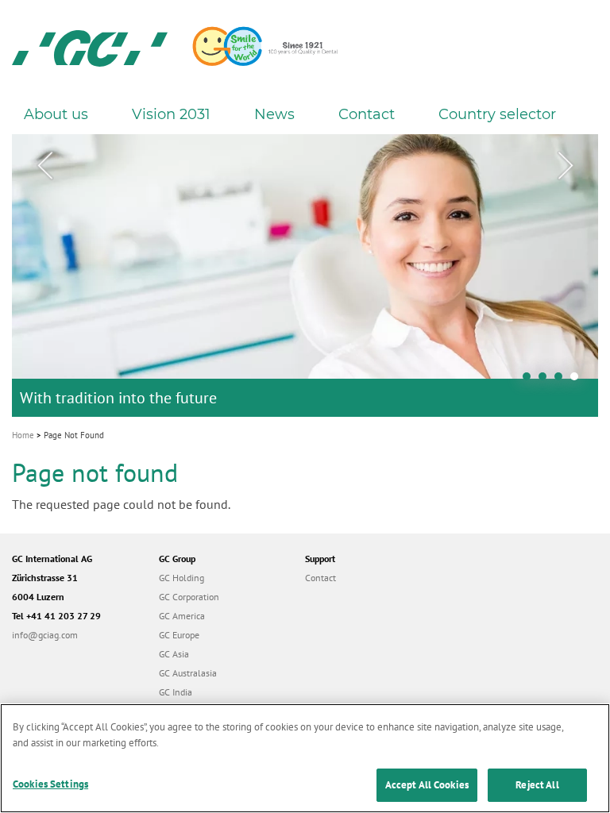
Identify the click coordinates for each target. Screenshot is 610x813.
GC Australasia (188, 673)
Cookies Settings (50, 784)
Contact (366, 114)
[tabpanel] (305, 275)
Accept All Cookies (427, 785)
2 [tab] (546, 380)
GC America (182, 616)
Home (23, 435)
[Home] (89, 47)
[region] (305, 758)
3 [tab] (562, 380)
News (274, 114)
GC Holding (181, 578)
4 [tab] (578, 380)
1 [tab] (531, 380)
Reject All (536, 785)
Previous (44, 166)
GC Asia (174, 654)
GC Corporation (189, 597)
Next (565, 166)
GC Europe (179, 635)
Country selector (497, 114)
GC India (175, 692)
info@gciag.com (45, 635)
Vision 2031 (171, 114)
